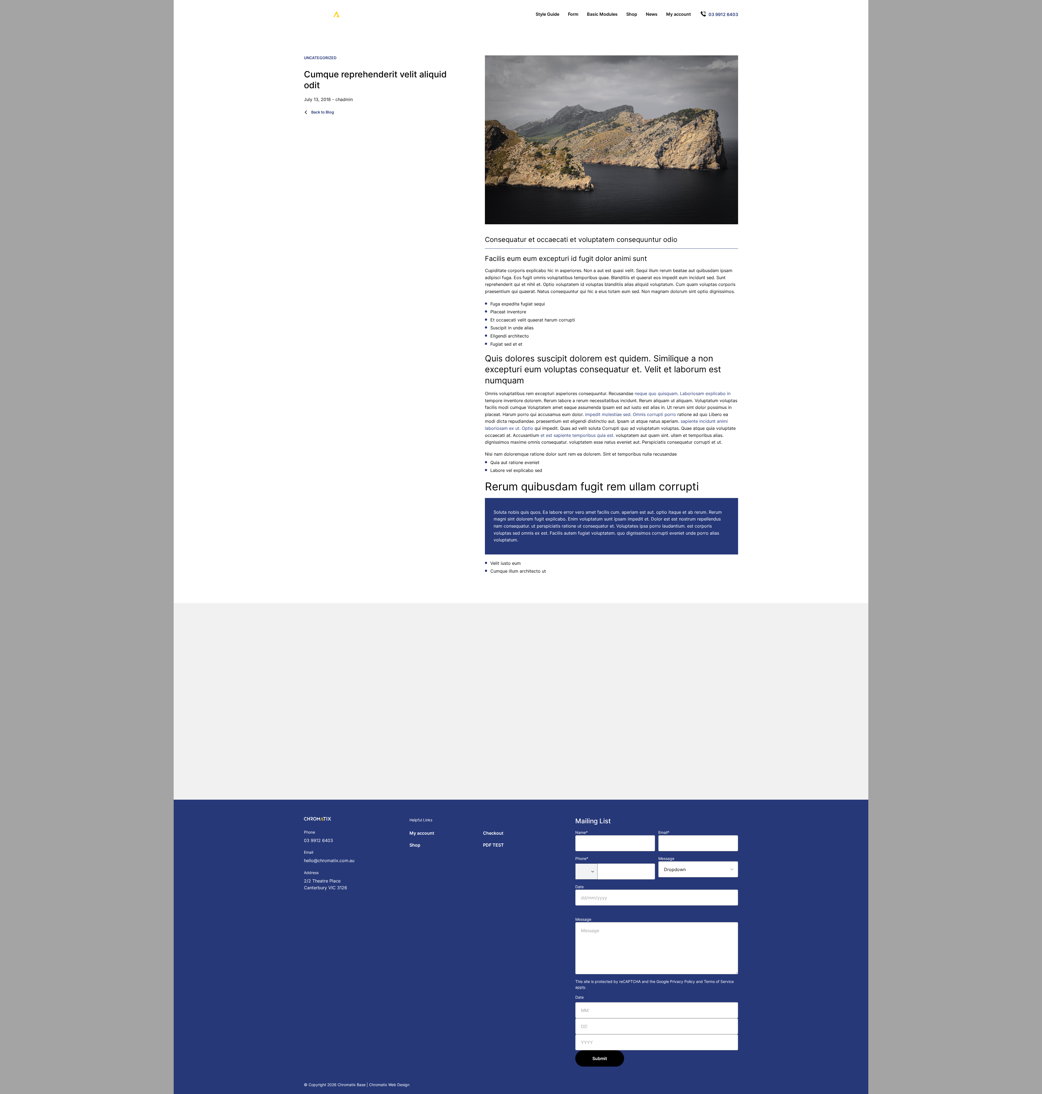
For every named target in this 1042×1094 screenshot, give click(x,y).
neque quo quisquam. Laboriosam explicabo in (682, 393)
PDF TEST (493, 845)
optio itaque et (671, 512)
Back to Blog (322, 112)
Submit (599, 1058)
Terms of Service (719, 981)
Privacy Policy (682, 981)
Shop (414, 845)
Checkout (493, 833)
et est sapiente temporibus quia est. (577, 435)
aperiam (630, 512)
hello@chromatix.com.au (329, 860)
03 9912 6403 (318, 840)
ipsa (644, 526)
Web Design (398, 1084)
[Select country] (586, 871)
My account (421, 833)
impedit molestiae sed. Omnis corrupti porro (630, 414)
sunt (608, 519)
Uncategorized (320, 57)
